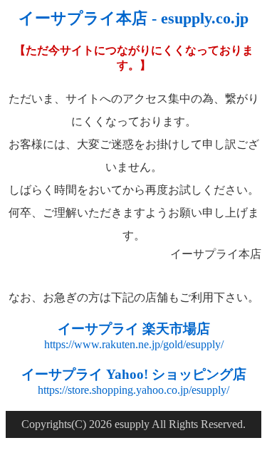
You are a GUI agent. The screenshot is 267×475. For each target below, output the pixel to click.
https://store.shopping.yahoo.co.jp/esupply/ (133, 390)
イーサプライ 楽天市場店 (134, 328)
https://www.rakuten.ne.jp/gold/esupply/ (134, 344)
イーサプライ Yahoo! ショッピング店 (133, 374)
